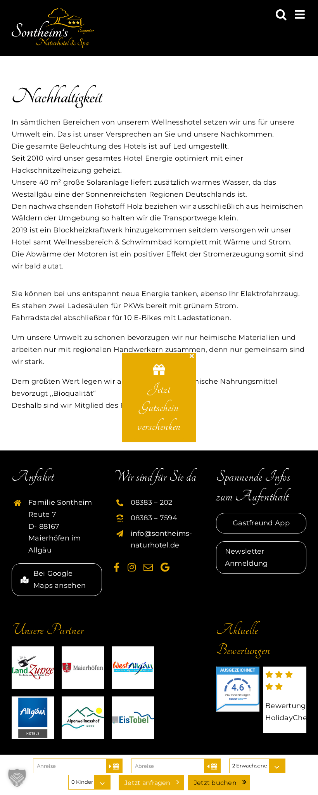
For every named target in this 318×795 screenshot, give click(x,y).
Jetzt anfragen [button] (147, 782)
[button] (17, 778)
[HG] (33, 700)
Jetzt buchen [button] (215, 782)
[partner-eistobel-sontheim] (133, 700)
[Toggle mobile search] (281, 14)
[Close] (191, 355)
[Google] (165, 567)
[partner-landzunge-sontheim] (33, 650)
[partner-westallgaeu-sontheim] (133, 650)
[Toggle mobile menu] (300, 14)
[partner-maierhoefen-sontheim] (83, 650)
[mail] (148, 567)
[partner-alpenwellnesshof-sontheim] (83, 700)
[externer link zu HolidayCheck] (284, 700)
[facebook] (116, 567)
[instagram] (132, 567)
